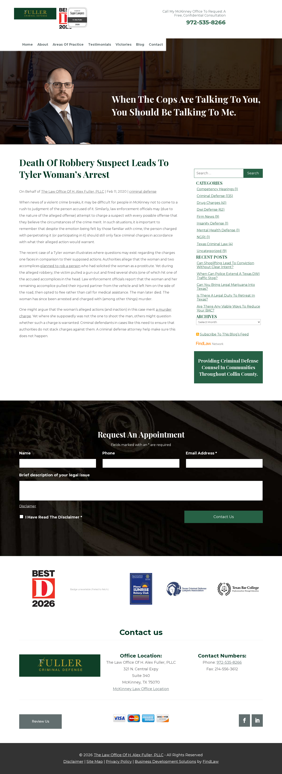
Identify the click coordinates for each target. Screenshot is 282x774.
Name (25, 453)
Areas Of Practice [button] (68, 44)
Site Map (94, 761)
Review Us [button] (40, 721)
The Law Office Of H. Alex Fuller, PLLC (72, 192)
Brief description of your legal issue (54, 475)
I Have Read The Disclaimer (53, 517)
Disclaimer (27, 506)
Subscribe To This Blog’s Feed (224, 334)
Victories (124, 44)
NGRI (201, 237)
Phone (108, 453)
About (42, 44)
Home (27, 44)
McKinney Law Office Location (141, 689)
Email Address (201, 453)
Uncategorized (209, 251)
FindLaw (211, 761)
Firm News (205, 217)
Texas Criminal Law (212, 244)
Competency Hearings (215, 189)
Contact (156, 44)
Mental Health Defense (216, 230)
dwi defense (207, 210)
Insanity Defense (210, 223)
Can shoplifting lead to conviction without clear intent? (225, 265)
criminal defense (142, 192)
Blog (140, 44)
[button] (278, 744)
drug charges (208, 203)
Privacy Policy (119, 761)
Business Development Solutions (165, 761)
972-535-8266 (206, 22)
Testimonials (99, 44)
